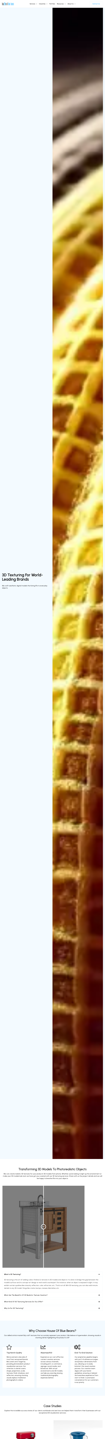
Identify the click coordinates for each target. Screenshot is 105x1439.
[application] (36, 4)
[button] (96, 4)
